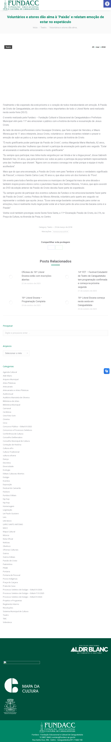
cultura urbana (9, 455)
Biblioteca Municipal (11, 404)
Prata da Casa (9, 586)
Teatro (8, 47)
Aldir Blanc (7, 375)
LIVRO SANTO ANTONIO (13, 524)
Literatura (7, 520)
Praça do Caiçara (10, 582)
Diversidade (8, 466)
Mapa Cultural (9, 531)
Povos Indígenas (10, 578)
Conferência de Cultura (13, 433)
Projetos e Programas (12, 600)
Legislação (7, 510)
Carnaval (7, 408)
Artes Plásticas (9, 383)
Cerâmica (7, 412)
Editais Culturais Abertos (13, 473)
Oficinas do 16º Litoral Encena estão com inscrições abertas (36, 276)
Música (6, 535)
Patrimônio (7, 564)
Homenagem (8, 506)
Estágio (6, 477)
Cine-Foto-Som (9, 415)
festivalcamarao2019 (60, 231)
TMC (5, 618)
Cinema (6, 419)
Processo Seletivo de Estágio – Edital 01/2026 (22, 589)
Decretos (7, 462)
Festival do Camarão (12, 488)
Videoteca (7, 622)
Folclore (6, 491)
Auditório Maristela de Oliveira (16, 397)
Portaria (6, 571)
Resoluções (8, 607)
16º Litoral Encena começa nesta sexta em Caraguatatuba (91, 301)
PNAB (5, 568)
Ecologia (6, 470)
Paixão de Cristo (10, 560)
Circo (5, 423)
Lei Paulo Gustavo (11, 513)
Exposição (7, 484)
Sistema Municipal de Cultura (15, 611)
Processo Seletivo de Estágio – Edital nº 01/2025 (23, 593)
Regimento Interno (11, 604)
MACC (5, 528)
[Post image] (11, 277)
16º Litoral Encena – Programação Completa (33, 299)
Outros (6, 553)
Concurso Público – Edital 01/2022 (17, 426)
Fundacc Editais (9, 495)
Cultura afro (8, 448)
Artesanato (8, 386)
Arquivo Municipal (10, 379)
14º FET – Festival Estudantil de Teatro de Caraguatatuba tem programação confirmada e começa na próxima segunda (92, 279)
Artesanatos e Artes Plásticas (16, 390)
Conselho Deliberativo (12, 437)
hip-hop (6, 502)
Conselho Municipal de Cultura (16, 441)
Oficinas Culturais (10, 549)
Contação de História (12, 444)
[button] (107, 4)
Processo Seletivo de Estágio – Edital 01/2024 (22, 597)
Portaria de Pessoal (11, 575)
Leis (4, 517)
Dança (6, 459)
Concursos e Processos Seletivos (17, 430)
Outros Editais (9, 557)
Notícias (6, 542)
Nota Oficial (8, 539)
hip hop (6, 499)
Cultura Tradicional (11, 452)
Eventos (6, 481)
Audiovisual (8, 394)
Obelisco (7, 546)
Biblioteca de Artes (11, 401)
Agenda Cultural (10, 372)
